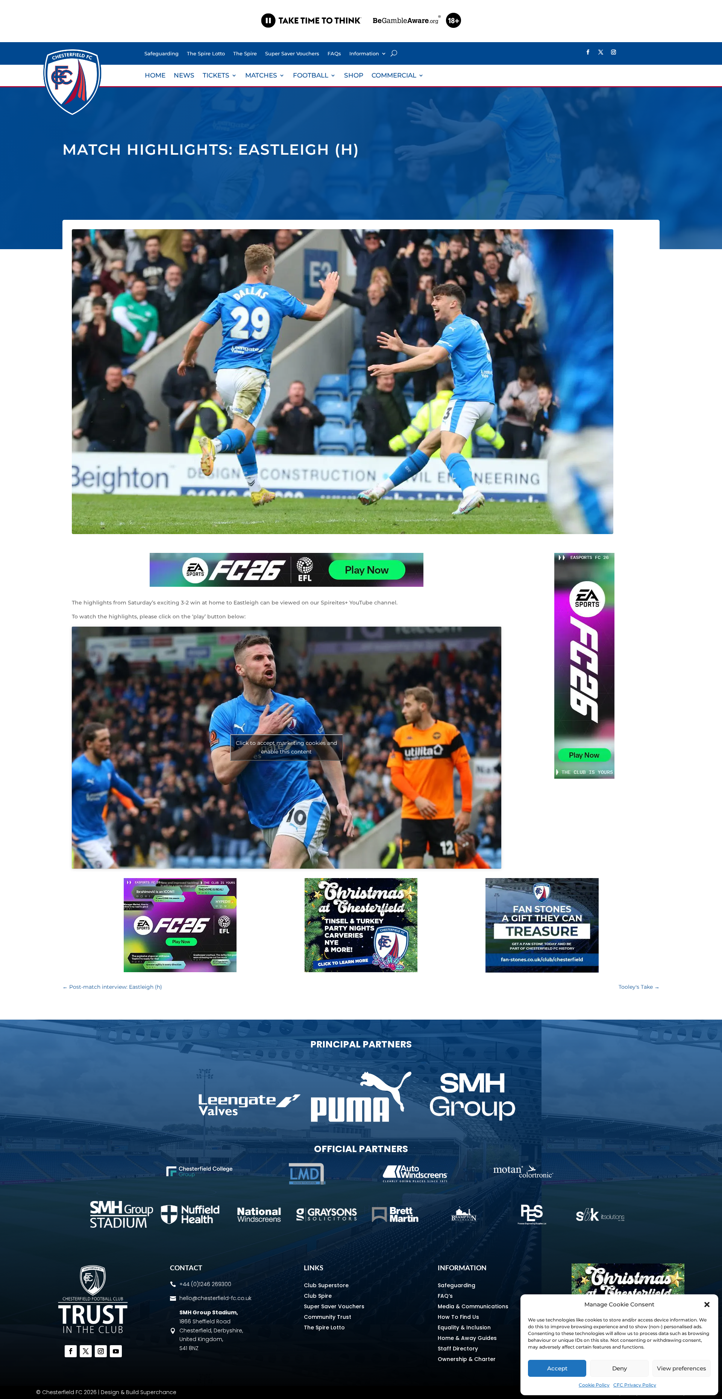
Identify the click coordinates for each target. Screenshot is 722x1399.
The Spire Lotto (206, 53)
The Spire (245, 53)
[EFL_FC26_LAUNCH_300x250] (180, 970)
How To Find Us (458, 1317)
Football (310, 76)
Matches (261, 76)
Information (364, 53)
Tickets (216, 76)
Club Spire (318, 1296)
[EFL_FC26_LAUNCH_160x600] (584, 776)
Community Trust (327, 1317)
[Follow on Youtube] (116, 1351)
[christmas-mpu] (361, 970)
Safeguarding (161, 53)
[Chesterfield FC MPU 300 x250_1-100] (542, 970)
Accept (557, 1368)
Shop (353, 76)
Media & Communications (473, 1306)
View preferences (681, 1368)
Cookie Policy (594, 1385)
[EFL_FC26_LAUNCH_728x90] (286, 585)
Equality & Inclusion (464, 1327)
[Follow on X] (601, 52)
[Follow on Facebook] (588, 52)
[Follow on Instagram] (614, 52)
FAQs (334, 53)
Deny (619, 1368)
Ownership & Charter (467, 1359)
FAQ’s (445, 1296)
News (184, 76)
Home (155, 76)
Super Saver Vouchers (292, 53)
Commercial (394, 76)
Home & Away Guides (467, 1338)
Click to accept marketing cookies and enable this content (286, 747)
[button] (707, 1304)
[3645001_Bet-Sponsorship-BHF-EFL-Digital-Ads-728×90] (361, 35)
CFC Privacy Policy (634, 1385)
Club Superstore (326, 1285)
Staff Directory (458, 1348)
